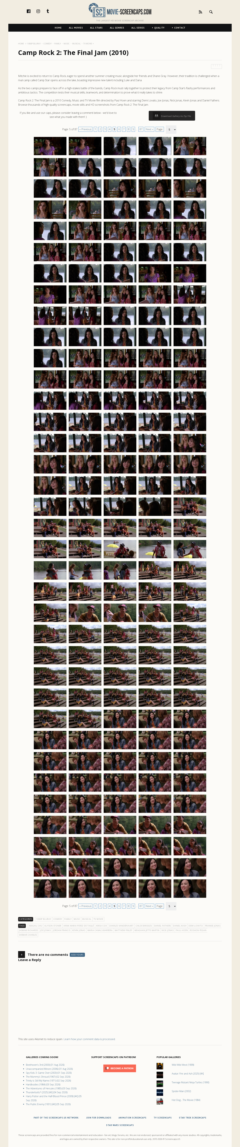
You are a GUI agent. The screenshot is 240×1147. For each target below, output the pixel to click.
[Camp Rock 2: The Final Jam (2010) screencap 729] (155, 176)
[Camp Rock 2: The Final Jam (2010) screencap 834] (155, 622)
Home (58, 27)
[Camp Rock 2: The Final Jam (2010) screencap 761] (50, 325)
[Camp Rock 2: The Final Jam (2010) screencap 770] (190, 346)
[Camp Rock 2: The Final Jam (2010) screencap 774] (155, 367)
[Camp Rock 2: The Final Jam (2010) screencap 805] (190, 494)
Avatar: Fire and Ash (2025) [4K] (188, 1073)
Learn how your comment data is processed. (89, 1039)
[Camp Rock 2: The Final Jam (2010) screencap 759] (155, 303)
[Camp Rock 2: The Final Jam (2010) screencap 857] (85, 728)
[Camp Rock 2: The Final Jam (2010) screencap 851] (50, 706)
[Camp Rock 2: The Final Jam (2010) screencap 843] (120, 664)
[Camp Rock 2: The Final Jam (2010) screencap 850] (190, 685)
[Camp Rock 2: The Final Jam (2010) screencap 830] (190, 600)
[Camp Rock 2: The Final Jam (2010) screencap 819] (155, 558)
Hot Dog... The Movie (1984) (186, 1100)
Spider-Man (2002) (181, 1091)
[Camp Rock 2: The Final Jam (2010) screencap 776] (50, 388)
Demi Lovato (196, 925)
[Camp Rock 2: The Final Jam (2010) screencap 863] (120, 749)
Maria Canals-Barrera (100, 930)
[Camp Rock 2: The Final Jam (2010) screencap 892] (85, 876)
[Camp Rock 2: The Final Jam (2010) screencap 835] (190, 622)
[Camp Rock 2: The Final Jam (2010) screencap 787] (85, 431)
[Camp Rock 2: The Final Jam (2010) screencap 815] (190, 537)
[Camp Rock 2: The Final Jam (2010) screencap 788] (120, 431)
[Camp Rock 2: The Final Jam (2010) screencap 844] (155, 664)
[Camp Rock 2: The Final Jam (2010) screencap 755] (190, 282)
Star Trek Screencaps (192, 1117)
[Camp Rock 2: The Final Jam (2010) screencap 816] (50, 558)
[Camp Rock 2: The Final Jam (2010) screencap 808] (120, 516)
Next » (149, 129)
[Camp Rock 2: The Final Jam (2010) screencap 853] (120, 706)
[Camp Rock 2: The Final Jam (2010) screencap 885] (190, 834)
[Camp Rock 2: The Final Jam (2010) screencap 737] (85, 219)
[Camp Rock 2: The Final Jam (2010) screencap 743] (120, 240)
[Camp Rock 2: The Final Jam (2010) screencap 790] (190, 431)
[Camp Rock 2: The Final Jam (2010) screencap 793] (120, 452)
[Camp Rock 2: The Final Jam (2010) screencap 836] (50, 643)
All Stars (96, 27)
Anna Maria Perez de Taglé (79, 925)
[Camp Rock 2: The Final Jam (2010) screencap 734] (155, 197)
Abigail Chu (35, 925)
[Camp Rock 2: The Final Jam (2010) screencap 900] (190, 897)
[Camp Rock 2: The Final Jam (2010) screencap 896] (50, 897)
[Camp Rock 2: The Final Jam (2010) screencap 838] (120, 643)
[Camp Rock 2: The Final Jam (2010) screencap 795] (190, 452)
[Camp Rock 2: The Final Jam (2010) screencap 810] (190, 516)
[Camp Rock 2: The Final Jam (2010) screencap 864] (155, 749)
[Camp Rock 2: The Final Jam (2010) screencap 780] (190, 388)
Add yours (77, 954)
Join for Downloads (98, 1117)
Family (68, 919)
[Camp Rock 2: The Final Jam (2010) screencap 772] (85, 367)
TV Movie (98, 919)
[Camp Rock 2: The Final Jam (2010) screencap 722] (85, 155)
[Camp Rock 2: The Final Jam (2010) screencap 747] (85, 261)
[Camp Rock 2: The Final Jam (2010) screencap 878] (120, 812)
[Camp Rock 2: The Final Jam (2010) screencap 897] (85, 897)
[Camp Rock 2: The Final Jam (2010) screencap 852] (85, 706)
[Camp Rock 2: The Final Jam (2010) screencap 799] (155, 473)
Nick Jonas (168, 930)
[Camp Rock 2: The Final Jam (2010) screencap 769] (155, 346)
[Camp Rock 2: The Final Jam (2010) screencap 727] (85, 176)
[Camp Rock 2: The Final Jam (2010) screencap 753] (120, 282)
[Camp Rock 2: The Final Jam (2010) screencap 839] (155, 643)
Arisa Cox (101, 925)
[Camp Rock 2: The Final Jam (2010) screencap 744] (155, 240)
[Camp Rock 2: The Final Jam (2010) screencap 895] (190, 876)
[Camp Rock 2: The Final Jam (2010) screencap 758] (120, 303)
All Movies (76, 27)
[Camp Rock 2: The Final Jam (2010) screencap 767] (85, 346)
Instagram (42, 11)
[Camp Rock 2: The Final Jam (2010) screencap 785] (190, 409)
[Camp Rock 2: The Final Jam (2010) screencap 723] (120, 155)
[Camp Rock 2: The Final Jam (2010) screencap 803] (120, 494)
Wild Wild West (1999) (183, 1064)
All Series (138, 27)
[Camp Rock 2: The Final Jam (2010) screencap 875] (190, 791)
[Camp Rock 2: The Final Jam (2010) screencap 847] (85, 685)
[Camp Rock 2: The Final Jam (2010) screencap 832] (85, 622)
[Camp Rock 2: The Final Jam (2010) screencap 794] (155, 452)
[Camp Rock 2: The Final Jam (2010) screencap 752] (85, 282)
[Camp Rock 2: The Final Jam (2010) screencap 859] (155, 728)
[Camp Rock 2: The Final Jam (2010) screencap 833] (120, 622)
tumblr (51, 11)
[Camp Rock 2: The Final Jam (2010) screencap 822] (85, 579)
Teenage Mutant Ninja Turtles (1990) (190, 1082)
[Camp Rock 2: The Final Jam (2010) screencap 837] (85, 643)
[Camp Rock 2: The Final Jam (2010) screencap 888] (120, 855)
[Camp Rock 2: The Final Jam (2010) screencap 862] (85, 749)
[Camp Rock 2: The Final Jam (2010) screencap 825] (190, 579)
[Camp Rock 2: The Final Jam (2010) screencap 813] (120, 537)
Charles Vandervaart (121, 925)
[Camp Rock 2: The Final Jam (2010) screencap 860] (190, 728)
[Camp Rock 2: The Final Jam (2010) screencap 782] (85, 409)
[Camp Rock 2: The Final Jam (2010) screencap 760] (190, 303)
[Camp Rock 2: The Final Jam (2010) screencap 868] (120, 770)
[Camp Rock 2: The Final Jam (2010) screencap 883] (120, 834)
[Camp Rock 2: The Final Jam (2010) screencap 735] (190, 197)
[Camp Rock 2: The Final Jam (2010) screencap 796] (50, 473)
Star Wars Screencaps (120, 1125)
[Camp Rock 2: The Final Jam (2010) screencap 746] (50, 261)
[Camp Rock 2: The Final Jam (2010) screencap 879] (155, 812)
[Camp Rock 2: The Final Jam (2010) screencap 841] (50, 664)
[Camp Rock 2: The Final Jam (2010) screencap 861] (50, 749)
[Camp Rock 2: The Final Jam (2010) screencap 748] (120, 261)
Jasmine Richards (28, 930)
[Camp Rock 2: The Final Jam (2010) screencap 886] (50, 855)
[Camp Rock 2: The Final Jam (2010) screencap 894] (155, 876)
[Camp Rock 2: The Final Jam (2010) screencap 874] (155, 791)
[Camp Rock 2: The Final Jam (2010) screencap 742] (85, 240)
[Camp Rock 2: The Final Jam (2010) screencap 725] (190, 155)
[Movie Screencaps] (120, 10)
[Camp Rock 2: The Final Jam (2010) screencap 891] (50, 876)
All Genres (117, 27)
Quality (159, 27)
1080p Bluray (43, 919)
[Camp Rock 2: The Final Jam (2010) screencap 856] (50, 728)
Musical (86, 919)
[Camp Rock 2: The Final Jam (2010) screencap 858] (120, 728)
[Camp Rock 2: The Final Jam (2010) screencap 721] (50, 155)
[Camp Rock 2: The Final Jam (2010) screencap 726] (50, 176)
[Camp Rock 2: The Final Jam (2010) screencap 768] (120, 346)
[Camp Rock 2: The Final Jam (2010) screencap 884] (155, 834)
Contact (179, 27)
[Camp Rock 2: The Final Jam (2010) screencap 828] (120, 600)
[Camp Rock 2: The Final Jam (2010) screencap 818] (120, 558)
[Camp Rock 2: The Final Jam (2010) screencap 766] (50, 346)
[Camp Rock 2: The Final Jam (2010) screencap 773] (120, 367)
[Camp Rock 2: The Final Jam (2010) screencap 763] (120, 325)
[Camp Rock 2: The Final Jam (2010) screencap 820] (190, 558)
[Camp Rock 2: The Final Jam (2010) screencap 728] (120, 176)
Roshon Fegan (198, 930)
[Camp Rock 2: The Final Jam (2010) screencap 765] (190, 325)
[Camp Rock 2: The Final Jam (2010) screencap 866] (50, 770)
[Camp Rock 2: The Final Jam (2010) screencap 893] (120, 876)
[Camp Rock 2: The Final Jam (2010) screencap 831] (50, 622)
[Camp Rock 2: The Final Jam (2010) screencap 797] (85, 473)
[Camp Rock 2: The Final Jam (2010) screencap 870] (190, 770)
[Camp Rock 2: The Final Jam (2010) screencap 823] (120, 579)
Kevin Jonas (78, 930)
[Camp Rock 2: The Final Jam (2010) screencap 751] (50, 282)
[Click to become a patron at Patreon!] (119, 1072)
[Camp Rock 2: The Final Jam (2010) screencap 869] (155, 770)
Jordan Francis (61, 930)
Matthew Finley (124, 930)
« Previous (85, 129)
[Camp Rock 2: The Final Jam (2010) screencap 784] (155, 409)
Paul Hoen (182, 930)
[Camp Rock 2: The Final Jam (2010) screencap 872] (85, 791)
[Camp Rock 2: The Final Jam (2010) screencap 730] (190, 176)
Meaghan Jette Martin (147, 930)
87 (140, 129)
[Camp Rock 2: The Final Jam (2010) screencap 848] (120, 685)
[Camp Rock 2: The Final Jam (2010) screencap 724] (155, 155)
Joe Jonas (45, 930)
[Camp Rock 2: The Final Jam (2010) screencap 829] (155, 600)
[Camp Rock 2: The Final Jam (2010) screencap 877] (85, 812)
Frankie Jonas (213, 925)
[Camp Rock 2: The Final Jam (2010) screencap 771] (50, 367)
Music (77, 919)
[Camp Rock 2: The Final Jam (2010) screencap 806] (50, 516)
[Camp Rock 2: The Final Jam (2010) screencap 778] (120, 388)
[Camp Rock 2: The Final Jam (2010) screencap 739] (155, 219)
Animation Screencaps (132, 1117)
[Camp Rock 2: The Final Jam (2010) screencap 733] (120, 197)
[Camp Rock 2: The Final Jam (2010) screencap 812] (85, 537)
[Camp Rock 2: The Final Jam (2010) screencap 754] (155, 282)
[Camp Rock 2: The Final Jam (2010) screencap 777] (85, 388)
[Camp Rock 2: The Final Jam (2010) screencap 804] (155, 494)
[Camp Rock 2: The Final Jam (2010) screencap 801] (50, 494)
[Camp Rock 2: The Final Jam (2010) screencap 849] (155, 685)
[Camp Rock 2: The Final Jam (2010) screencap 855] (190, 706)
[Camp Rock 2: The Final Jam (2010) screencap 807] (85, 516)
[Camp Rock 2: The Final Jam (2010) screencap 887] (85, 855)
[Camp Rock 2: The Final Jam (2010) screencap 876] (50, 812)
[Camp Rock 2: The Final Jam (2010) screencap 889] (155, 855)
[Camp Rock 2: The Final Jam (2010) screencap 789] (155, 431)
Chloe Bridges (144, 925)
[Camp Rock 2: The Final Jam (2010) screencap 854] (155, 706)
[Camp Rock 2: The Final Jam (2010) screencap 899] (155, 897)
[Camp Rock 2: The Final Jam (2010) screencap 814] (155, 537)
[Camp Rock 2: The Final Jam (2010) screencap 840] (190, 643)
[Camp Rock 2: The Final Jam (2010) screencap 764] (155, 325)
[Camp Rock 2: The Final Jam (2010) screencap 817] (85, 558)
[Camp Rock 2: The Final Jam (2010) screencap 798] (120, 473)
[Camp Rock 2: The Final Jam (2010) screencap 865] (190, 749)
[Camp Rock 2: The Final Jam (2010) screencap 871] (50, 791)
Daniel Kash (179, 925)
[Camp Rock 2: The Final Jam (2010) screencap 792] (85, 452)
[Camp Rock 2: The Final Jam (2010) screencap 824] (155, 579)
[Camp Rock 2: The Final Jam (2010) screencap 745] (190, 240)
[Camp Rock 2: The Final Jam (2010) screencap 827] (85, 600)
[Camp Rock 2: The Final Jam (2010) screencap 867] (85, 770)
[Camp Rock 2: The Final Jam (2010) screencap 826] (50, 600)
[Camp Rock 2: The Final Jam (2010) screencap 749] (155, 261)
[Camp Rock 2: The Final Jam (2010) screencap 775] (190, 367)
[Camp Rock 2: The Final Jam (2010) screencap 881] (50, 834)
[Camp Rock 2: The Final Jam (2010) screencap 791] (50, 452)
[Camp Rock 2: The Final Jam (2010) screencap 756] (50, 303)
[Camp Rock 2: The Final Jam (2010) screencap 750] (190, 261)
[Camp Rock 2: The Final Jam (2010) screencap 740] (190, 219)
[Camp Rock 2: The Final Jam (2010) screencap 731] (50, 197)
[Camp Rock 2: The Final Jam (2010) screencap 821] (50, 579)
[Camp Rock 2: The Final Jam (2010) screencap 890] (190, 855)
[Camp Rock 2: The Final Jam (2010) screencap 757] (85, 303)
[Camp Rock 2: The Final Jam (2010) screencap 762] (85, 325)
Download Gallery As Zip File (175, 116)
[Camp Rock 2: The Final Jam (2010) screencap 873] (120, 791)
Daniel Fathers (162, 925)
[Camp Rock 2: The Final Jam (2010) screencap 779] (155, 388)
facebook (32, 11)
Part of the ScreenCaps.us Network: (56, 1117)
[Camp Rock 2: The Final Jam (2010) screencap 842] (85, 664)
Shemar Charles (28, 934)
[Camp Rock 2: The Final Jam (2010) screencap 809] (155, 516)
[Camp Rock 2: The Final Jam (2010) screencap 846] (50, 685)
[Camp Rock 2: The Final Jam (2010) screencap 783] (120, 409)
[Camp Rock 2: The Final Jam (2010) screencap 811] (50, 537)
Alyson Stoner (52, 925)
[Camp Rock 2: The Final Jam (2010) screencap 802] (85, 494)
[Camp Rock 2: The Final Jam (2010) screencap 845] (190, 664)
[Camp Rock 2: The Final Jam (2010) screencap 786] (50, 431)
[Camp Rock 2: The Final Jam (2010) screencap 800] (190, 473)
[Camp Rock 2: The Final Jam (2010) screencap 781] (50, 409)
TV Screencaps (163, 1117)
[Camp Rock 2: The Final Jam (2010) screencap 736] (50, 219)
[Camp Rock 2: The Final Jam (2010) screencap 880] (190, 812)
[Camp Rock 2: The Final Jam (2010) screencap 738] (120, 219)
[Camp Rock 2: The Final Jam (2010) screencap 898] (120, 897)
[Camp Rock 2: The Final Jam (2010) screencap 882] (85, 834)
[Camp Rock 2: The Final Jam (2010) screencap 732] (85, 197)
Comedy (57, 919)
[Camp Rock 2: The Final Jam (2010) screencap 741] (50, 240)
